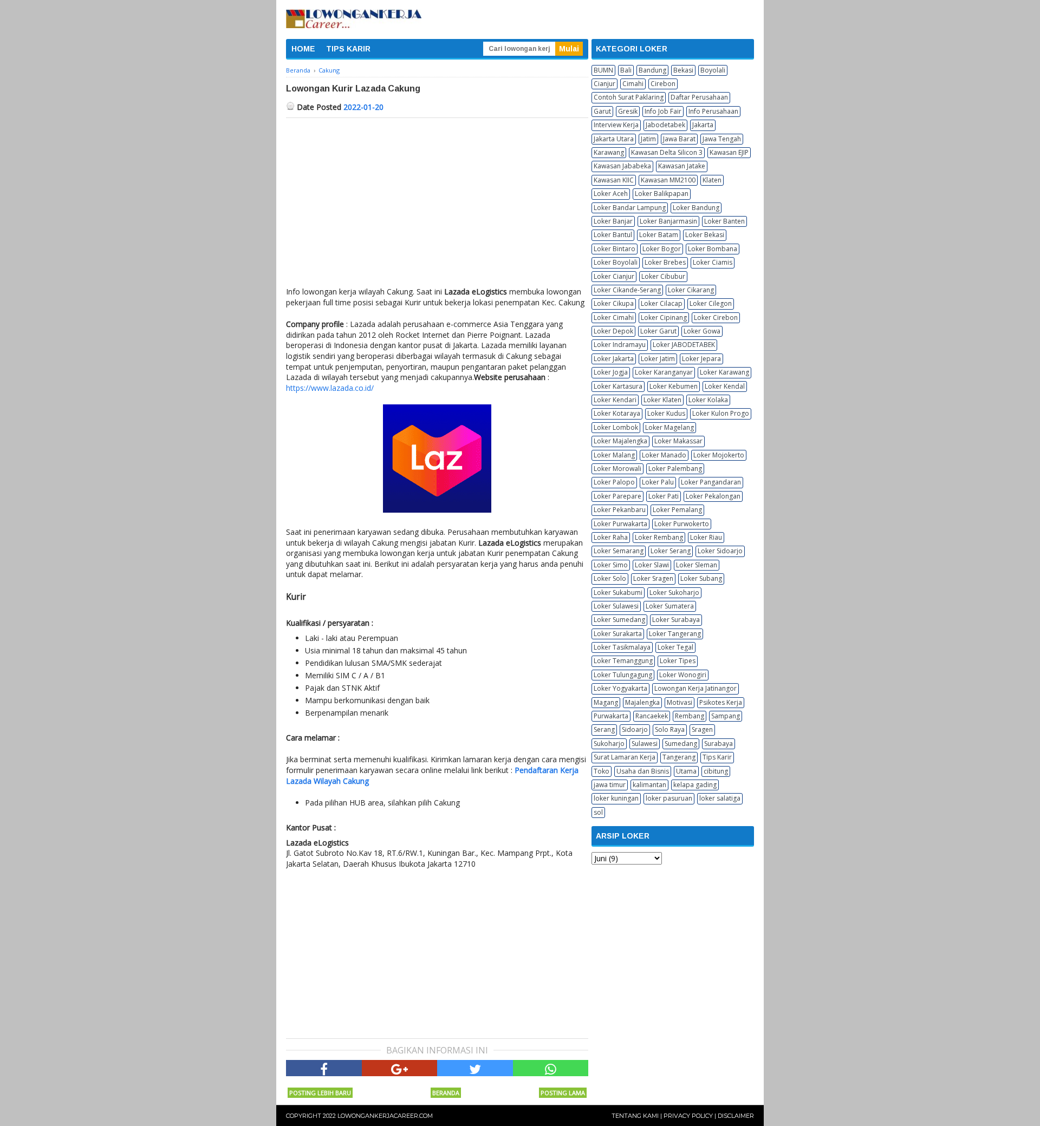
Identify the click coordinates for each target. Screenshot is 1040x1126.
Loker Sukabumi (618, 592)
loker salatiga (719, 798)
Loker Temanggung (623, 660)
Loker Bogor (661, 248)
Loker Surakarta (618, 633)
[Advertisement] (437, 199)
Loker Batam (658, 234)
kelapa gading (695, 784)
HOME (303, 48)
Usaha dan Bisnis (642, 771)
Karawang (609, 152)
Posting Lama (563, 1093)
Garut (602, 111)
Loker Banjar (613, 221)
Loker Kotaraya (617, 413)
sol (598, 812)
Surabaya (718, 743)
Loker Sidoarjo (720, 550)
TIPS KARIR (348, 48)
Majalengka (642, 702)
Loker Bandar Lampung (630, 207)
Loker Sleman (696, 564)
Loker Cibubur (663, 276)
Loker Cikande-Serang (627, 289)
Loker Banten (724, 221)
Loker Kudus (666, 413)
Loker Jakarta (614, 358)
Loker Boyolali (616, 262)
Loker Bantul (613, 234)
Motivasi (679, 702)
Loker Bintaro (614, 248)
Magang (606, 702)
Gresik (628, 111)
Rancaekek (651, 716)
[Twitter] (475, 1068)
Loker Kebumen (673, 386)
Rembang (689, 716)
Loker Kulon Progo (720, 413)
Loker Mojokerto (718, 455)
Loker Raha (611, 537)
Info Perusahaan (713, 111)
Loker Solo (610, 578)
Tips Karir (717, 757)
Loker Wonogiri (682, 674)
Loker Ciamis (712, 262)
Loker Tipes (678, 660)
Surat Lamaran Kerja (624, 757)
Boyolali (712, 70)
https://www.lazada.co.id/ (330, 388)
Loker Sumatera (670, 606)
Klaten (712, 180)
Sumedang (681, 743)
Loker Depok (613, 331)
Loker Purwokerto (681, 523)
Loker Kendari (615, 399)
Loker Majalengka (620, 441)
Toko (601, 771)
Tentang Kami (635, 1116)
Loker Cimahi (614, 317)
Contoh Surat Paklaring (629, 97)
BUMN (603, 70)
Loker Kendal (725, 386)
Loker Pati (663, 496)
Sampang (725, 716)
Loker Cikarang (691, 289)
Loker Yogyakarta (620, 688)
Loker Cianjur (614, 276)
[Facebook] (324, 1068)
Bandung (652, 70)
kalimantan (649, 784)
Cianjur (604, 83)
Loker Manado (664, 455)
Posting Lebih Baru (320, 1093)
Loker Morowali (617, 468)
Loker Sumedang (619, 619)
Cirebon (663, 83)
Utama (686, 771)
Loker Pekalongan (713, 496)
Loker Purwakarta (620, 523)
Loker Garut (658, 331)
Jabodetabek (665, 124)
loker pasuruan (669, 798)
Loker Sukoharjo (674, 592)
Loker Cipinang (664, 317)
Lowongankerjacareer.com (385, 1116)
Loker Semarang (619, 550)
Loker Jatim (658, 358)
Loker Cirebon (716, 317)
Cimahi (633, 83)
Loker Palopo (614, 482)
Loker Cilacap (661, 303)
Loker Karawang (724, 372)
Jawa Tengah (722, 138)
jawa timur (610, 784)
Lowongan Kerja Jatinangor (695, 688)
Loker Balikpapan (661, 193)
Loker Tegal (675, 647)
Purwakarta (611, 716)
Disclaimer (736, 1116)
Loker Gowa (702, 331)
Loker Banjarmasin (668, 221)
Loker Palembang (675, 468)
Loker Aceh (611, 193)
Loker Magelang (669, 427)
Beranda (445, 1093)
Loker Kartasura (618, 386)
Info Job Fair (663, 111)
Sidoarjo (635, 729)
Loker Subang (701, 578)
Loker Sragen (653, 578)
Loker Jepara (701, 358)
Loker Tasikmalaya (622, 647)
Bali (626, 70)
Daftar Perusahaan (699, 97)
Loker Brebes (665, 262)
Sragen (702, 729)
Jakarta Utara (614, 138)
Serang (604, 729)
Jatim (648, 138)
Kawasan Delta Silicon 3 (667, 152)
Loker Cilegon (711, 303)
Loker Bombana (712, 248)
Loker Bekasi (704, 234)
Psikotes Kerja (720, 702)
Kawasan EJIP (729, 152)
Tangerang (679, 757)
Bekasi (683, 70)
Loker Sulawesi (616, 606)
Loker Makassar (678, 441)
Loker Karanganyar (664, 372)
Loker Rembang (659, 537)
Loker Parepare (617, 496)
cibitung (716, 771)
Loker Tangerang (675, 633)
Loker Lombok (616, 427)
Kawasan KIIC (614, 180)
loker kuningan (616, 798)
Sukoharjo (609, 743)
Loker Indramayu (620, 344)
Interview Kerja (616, 124)
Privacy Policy (688, 1116)
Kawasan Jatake (681, 166)
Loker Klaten (662, 399)
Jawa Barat (679, 138)
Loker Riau (706, 537)
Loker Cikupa (614, 303)
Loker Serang (671, 550)
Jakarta (702, 124)
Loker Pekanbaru (620, 509)
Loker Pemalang (677, 509)
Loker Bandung (696, 207)
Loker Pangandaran (711, 482)
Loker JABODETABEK (684, 344)
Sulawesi (645, 743)
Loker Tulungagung (623, 674)
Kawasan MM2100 (668, 180)
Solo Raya (670, 729)
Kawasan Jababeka (622, 166)
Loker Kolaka (708, 399)
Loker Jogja (611, 372)
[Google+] (400, 1068)
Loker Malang (614, 455)
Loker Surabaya (676, 619)
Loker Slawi (652, 564)
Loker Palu (658, 482)
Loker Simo (611, 564)
